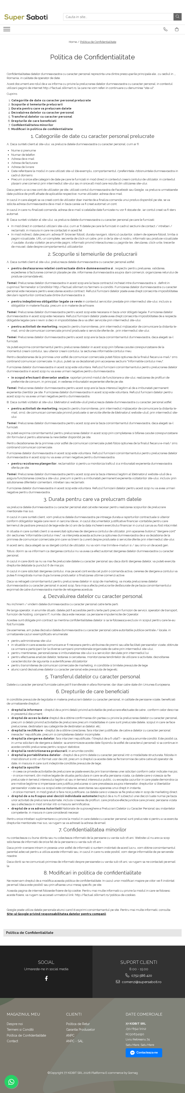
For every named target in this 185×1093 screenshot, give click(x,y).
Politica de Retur (78, 1024)
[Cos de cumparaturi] (177, 29)
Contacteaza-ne (147, 1052)
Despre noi (15, 1024)
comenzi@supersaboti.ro (141, 982)
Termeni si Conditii (20, 1029)
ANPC (70, 1035)
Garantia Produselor (80, 1029)
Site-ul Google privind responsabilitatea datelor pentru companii (56, 914)
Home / (74, 42)
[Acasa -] (26, 16)
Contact (12, 1041)
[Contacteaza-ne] (165, 29)
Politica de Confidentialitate (98, 42)
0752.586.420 (141, 976)
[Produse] (7, 30)
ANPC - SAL (74, 1041)
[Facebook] (46, 978)
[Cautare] (177, 17)
